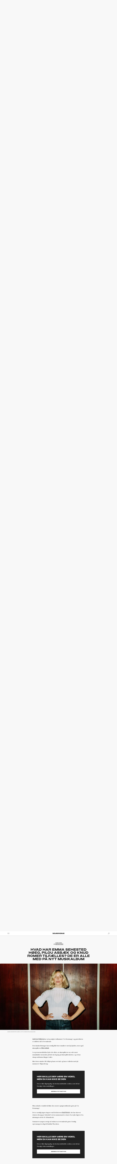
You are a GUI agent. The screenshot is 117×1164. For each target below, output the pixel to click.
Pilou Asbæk (45, 1048)
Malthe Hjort (59, 944)
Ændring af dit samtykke (58, 1091)
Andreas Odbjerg (38, 1039)
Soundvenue (58, 933)
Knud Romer (66, 1112)
